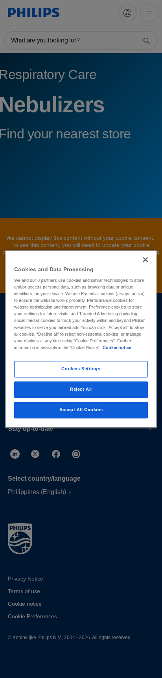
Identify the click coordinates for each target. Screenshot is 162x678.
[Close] (145, 259)
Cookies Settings (80, 368)
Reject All (81, 389)
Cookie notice (117, 347)
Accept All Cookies (81, 409)
